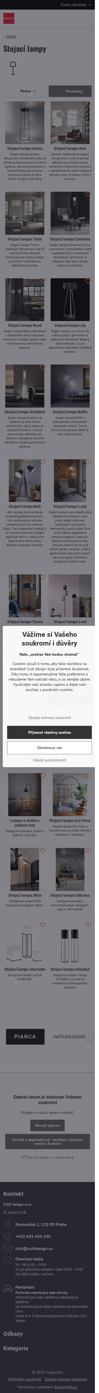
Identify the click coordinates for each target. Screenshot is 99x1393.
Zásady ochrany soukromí (49, 717)
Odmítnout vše (49, 747)
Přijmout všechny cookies (49, 732)
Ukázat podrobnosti (49, 760)
